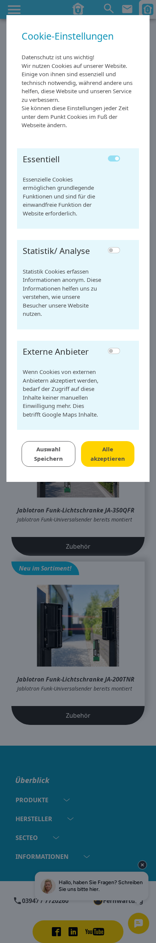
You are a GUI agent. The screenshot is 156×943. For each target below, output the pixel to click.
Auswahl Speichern (48, 453)
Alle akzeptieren (107, 453)
